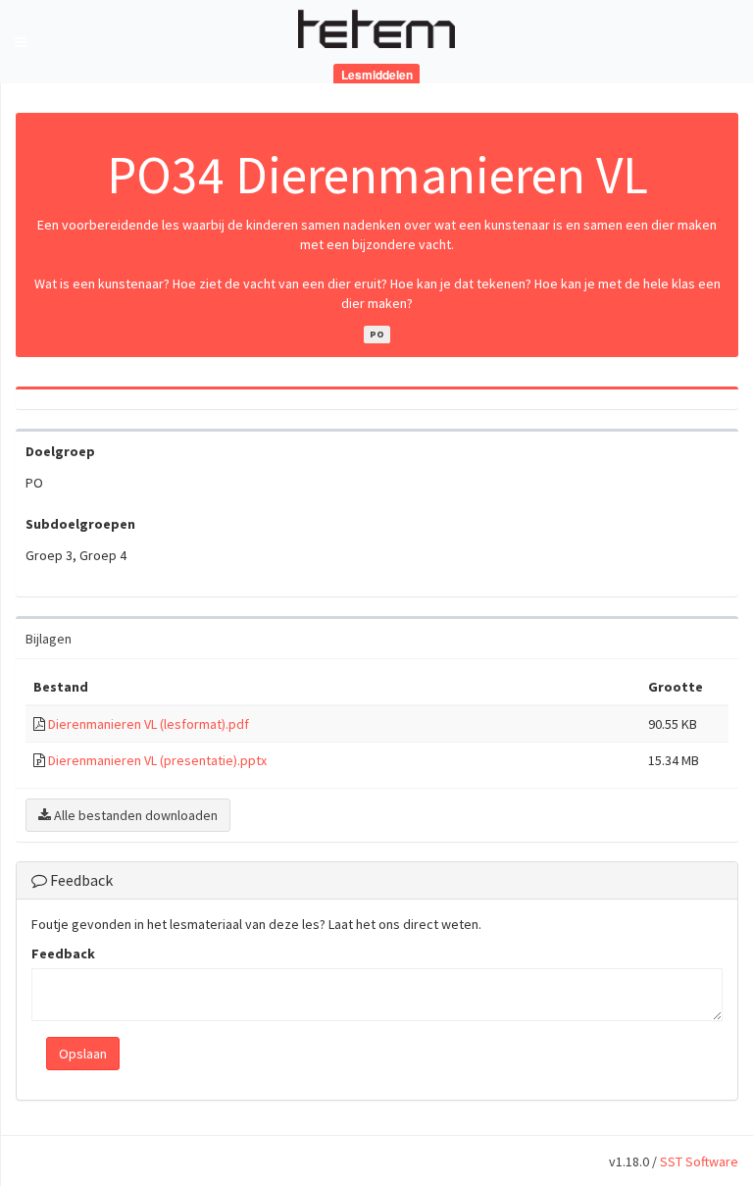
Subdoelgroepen (80, 524)
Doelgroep (60, 451)
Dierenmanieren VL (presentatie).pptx (157, 760)
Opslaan (83, 1053)
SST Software (699, 1161)
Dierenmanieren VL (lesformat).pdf (148, 724)
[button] (20, 41)
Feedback (63, 953)
